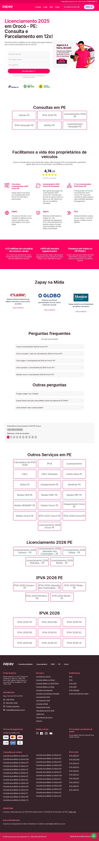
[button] (49, 346)
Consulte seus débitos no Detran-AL (48, 779)
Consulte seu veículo (43, 677)
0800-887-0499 (11, 703)
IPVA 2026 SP (24, 622)
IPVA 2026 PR (74, 622)
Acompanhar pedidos (70, 7)
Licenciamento (74, 463)
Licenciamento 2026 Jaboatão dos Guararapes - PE (49, 551)
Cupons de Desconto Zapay (78, 694)
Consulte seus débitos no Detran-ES (48, 772)
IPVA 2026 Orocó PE (74, 515)
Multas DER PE (24, 495)
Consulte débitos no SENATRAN (47, 683)
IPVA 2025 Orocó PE (49, 515)
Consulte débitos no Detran (45, 680)
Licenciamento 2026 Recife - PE (62, 561)
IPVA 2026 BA (24, 643)
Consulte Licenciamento (44, 690)
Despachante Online (43, 707)
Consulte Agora (27, 71)
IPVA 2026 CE (74, 643)
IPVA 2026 (73, 687)
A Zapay (38, 7)
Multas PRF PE (74, 495)
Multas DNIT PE (49, 495)
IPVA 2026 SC (74, 632)
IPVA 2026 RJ (49, 632)
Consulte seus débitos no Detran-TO (15, 800)
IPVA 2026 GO (49, 643)
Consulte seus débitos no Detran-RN (48, 765)
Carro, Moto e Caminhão (15, 429)
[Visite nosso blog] (37, 733)
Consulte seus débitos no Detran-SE (48, 796)
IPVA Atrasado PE (24, 125)
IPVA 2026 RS (24, 632)
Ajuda (57, 7)
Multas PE (49, 125)
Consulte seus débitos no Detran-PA (15, 790)
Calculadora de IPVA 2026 (25, 463)
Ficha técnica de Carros (44, 717)
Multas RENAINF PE (24, 505)
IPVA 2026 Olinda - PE (74, 586)
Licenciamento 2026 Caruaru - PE (25, 551)
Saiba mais (72, 812)
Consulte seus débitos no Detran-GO (16, 783)
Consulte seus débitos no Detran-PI (15, 793)
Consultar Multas (42, 704)
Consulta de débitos (25, 664)
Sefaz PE (24, 484)
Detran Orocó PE (49, 505)
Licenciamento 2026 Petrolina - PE (37, 561)
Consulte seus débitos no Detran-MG (16, 759)
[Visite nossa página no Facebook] (41, 733)
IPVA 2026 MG (49, 622)
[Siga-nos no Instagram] (46, 733)
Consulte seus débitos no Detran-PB (48, 789)
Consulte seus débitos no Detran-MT (16, 786)
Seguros (39, 721)
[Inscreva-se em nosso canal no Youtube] (50, 733)
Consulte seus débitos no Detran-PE (15, 769)
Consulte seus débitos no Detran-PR (15, 763)
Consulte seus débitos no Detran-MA (49, 782)
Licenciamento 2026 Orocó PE (49, 526)
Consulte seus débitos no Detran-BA (48, 769)
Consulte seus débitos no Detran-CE (15, 773)
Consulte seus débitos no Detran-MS (49, 786)
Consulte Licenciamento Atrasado (47, 694)
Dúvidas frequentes (12, 706)
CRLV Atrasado (49, 474)
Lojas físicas (10, 699)
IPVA (49, 463)
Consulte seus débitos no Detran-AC (15, 780)
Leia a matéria (18, 308)
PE (59, 664)
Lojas (45, 7)
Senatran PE (74, 484)
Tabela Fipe (40, 714)
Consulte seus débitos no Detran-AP (15, 776)
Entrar (88, 7)
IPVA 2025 (72, 683)
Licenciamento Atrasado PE (75, 125)
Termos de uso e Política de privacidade (34, 76)
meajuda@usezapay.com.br (15, 710)
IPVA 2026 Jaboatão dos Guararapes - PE (49, 586)
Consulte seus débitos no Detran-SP (48, 758)
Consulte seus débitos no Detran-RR (15, 797)
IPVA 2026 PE (49, 115)
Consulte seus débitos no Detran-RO (48, 792)
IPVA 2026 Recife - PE (62, 597)
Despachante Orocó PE (74, 505)
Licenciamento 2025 (43, 697)
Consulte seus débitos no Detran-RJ (48, 755)
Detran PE (24, 115)
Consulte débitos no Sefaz (45, 687)
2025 (53, 664)
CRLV (25, 474)
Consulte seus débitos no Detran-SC (15, 766)
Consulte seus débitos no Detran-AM (49, 775)
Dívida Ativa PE (74, 474)
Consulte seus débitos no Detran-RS (48, 762)
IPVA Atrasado (74, 690)
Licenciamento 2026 (43, 700)
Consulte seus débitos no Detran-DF (15, 756)
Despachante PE (49, 484)
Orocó (66, 664)
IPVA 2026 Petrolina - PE (37, 597)
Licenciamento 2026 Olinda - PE (74, 551)
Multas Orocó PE (25, 515)
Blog (51, 7)
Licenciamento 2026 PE (75, 115)
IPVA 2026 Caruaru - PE (25, 586)
